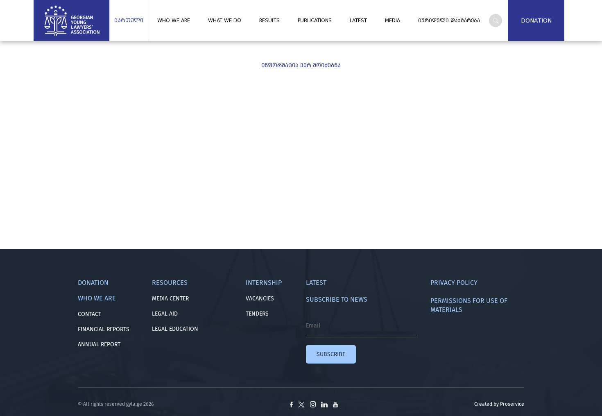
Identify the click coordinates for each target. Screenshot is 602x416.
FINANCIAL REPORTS (103, 329)
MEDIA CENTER (170, 298)
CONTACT (89, 314)
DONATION (536, 20)
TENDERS (257, 313)
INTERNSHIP (264, 282)
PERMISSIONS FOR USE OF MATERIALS (468, 305)
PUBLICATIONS (315, 20)
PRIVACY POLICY (454, 282)
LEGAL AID (165, 313)
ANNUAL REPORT (99, 344)
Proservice (512, 404)
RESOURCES (170, 282)
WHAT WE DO (224, 20)
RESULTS (269, 20)
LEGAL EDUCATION (175, 328)
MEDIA (392, 20)
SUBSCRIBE (331, 354)
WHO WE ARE (173, 20)
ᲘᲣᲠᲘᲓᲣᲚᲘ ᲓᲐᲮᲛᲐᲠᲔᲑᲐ (449, 20)
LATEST (358, 20)
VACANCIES (260, 298)
